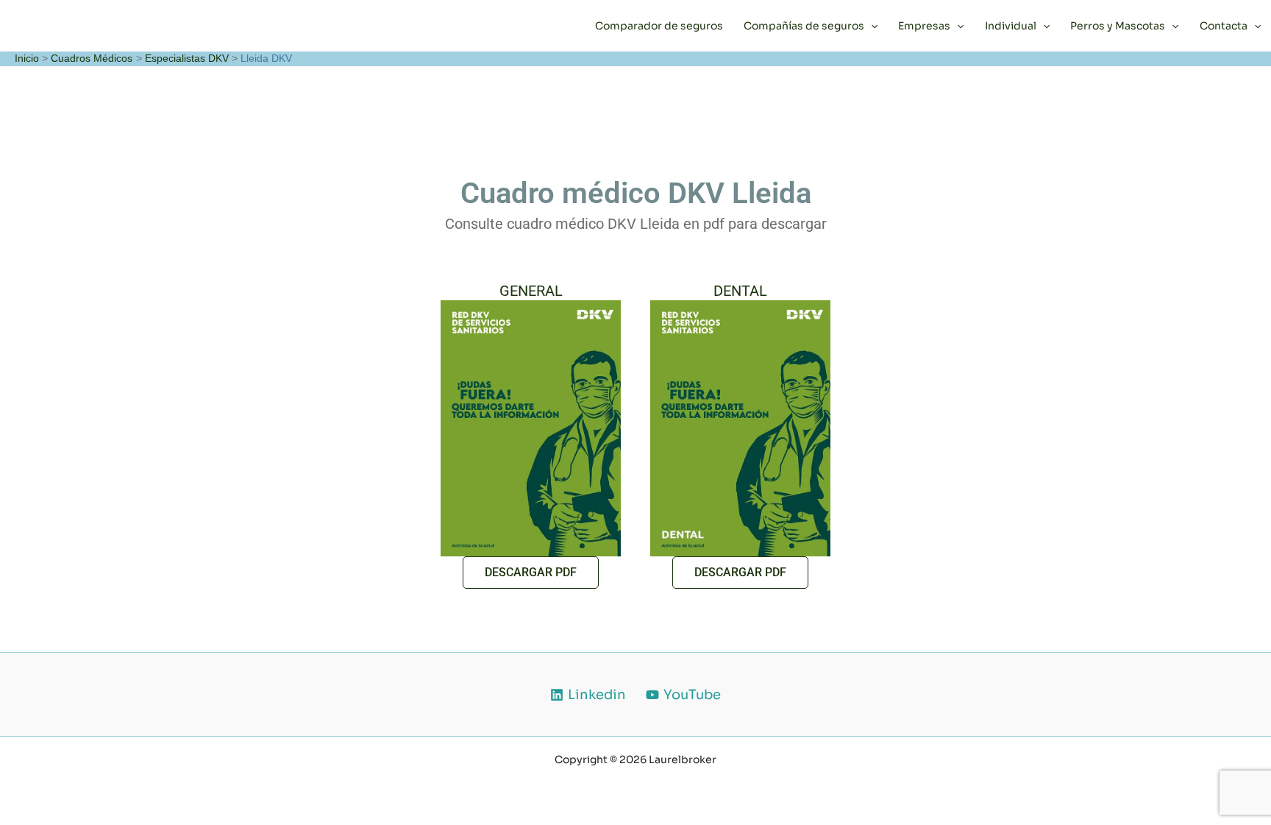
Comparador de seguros (659, 25)
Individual (1010, 25)
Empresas (924, 25)
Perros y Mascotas (1117, 25)
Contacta (1223, 25)
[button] (870, 26)
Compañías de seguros (804, 25)
